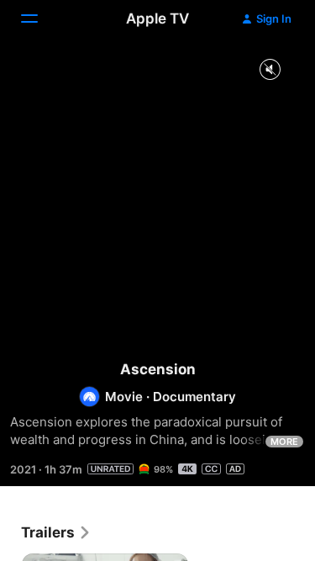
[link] (56, 532)
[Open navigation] (39, 18)
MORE (284, 441)
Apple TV (157, 18)
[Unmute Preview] (269, 70)
